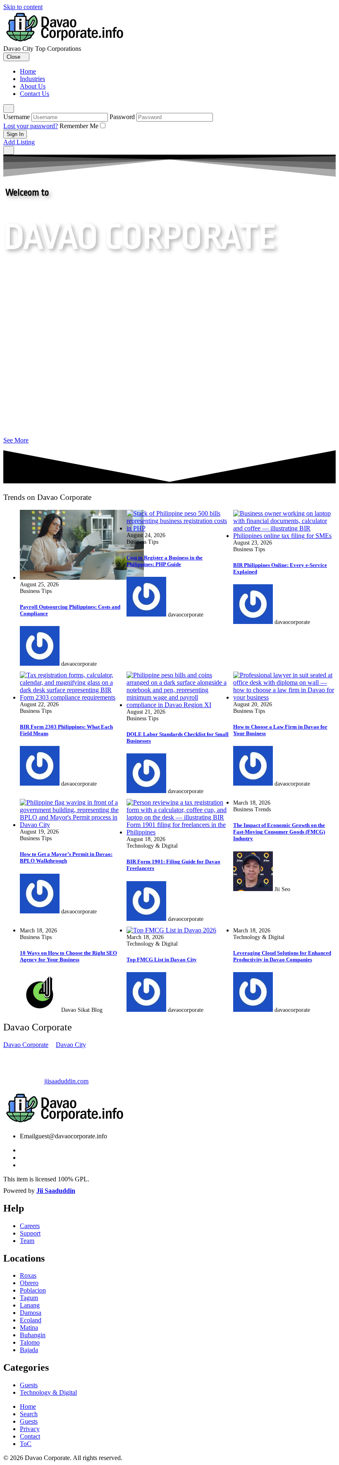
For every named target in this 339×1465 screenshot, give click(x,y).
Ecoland (30, 1320)
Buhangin (32, 1334)
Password (122, 116)
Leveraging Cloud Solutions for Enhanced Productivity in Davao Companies (282, 956)
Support (30, 1233)
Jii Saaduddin (55, 1190)
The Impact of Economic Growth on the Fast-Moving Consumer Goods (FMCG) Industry (279, 831)
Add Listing (19, 142)
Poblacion (33, 1290)
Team (27, 1240)
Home (28, 71)
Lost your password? (30, 125)
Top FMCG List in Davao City (162, 959)
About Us (32, 86)
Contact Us (34, 93)
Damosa (30, 1312)
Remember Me (79, 125)
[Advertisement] (169, 354)
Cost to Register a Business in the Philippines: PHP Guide (165, 560)
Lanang (30, 1305)
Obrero (29, 1282)
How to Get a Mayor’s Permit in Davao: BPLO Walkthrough (66, 857)
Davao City (71, 1044)
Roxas (28, 1275)
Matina (29, 1327)
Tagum (29, 1297)
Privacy (30, 1428)
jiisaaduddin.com (66, 1081)
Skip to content (23, 6)
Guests (29, 1385)
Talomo (30, 1342)
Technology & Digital (48, 1392)
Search (29, 1413)
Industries (32, 78)
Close (14, 57)
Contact (30, 1436)
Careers (30, 1225)
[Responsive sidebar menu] (8, 150)
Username (16, 116)
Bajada (29, 1349)
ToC (25, 1443)
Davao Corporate (25, 1044)
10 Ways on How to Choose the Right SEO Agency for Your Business (68, 956)
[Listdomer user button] (8, 108)
